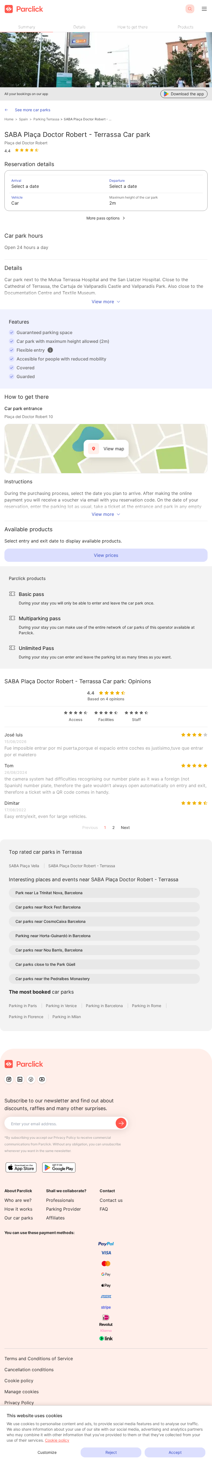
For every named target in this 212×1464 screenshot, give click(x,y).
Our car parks (18, 1218)
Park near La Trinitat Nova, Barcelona (49, 892)
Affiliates (55, 1218)
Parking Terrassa (46, 119)
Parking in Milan (66, 1016)
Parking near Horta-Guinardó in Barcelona (53, 935)
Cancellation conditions (29, 1369)
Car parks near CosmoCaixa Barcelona (50, 921)
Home (9, 119)
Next (125, 827)
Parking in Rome (147, 1005)
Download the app (187, 93)
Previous (90, 827)
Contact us (111, 1200)
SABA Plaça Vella (24, 865)
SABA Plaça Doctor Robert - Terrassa (88, 119)
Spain (23, 119)
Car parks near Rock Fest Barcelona (48, 907)
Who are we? (17, 1200)
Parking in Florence (26, 1016)
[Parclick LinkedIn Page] (19, 1079)
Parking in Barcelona (105, 1005)
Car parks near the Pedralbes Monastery (52, 978)
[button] (50, 350)
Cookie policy (18, 1380)
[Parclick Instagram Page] (8, 1079)
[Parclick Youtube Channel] (42, 1079)
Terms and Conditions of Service (38, 1358)
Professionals (60, 1200)
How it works (18, 1209)
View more (103, 301)
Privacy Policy (19, 1402)
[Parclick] (23, 9)
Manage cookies (21, 1391)
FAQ (104, 1209)
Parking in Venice (62, 1005)
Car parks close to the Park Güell (45, 964)
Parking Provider (63, 1209)
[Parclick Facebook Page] (30, 1079)
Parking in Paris (23, 1005)
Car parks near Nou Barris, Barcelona (49, 950)
